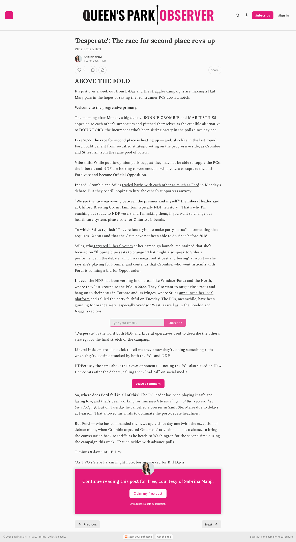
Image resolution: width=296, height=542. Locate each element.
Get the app (164, 536)
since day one (168, 424)
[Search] (238, 15)
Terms (42, 536)
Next (208, 524)
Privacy (33, 536)
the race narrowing (105, 201)
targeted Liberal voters (113, 246)
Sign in (283, 15)
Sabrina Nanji (93, 56)
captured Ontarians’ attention (149, 430)
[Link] (69, 81)
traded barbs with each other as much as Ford (160, 185)
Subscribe (262, 15)
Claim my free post (148, 493)
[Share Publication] (246, 15)
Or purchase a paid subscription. (148, 504)
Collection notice (57, 536)
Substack (255, 536)
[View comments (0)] (93, 70)
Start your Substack (140, 536)
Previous (90, 524)
